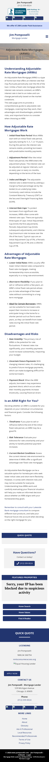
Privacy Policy (24, 743)
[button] (9, 18)
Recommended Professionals (24, 736)
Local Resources (24, 732)
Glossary (24, 725)
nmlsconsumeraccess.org (24, 659)
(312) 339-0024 (24, 5)
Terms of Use (24, 739)
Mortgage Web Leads (11, 757)
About (24, 722)
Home (24, 718)
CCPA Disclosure (39, 757)
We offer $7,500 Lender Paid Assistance (24, 25)
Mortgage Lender (19, 38)
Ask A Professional (24, 729)
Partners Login (24, 759)
